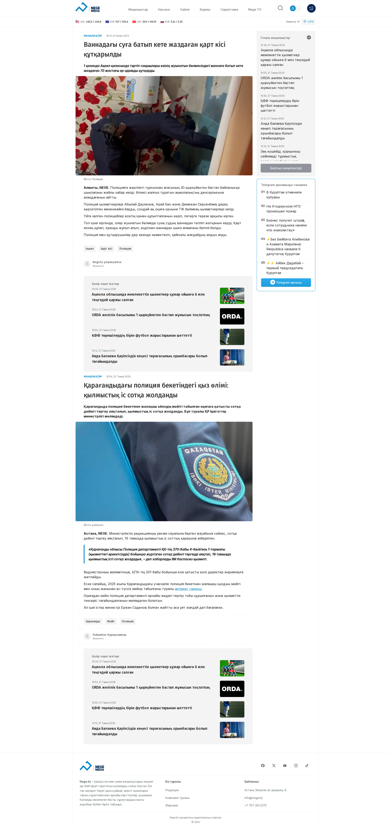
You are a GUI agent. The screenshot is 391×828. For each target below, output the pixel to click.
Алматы (291, 21)
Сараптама (229, 9)
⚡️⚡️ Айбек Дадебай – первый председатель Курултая (284, 268)
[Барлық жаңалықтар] (308, 38)
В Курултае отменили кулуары (284, 194)
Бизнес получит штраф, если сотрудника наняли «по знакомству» (286, 225)
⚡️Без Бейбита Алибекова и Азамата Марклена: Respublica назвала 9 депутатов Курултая (288, 246)
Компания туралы (177, 798)
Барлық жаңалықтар (286, 168)
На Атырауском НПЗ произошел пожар (283, 208)
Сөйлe (185, 9)
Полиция (125, 248)
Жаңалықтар (138, 9)
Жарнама (171, 805)
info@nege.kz (254, 798)
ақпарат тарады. (188, 589)
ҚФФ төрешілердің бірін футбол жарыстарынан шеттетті (280, 106)
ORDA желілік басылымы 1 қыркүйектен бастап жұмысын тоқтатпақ (282, 83)
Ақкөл (90, 248)
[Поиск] (280, 8)
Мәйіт (111, 621)
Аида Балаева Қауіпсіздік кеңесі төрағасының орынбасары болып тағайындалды (281, 130)
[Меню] (311, 8)
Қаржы (205, 9)
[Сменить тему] (295, 8)
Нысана (164, 9)
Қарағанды (93, 621)
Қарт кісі (106, 248)
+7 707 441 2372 (256, 805)
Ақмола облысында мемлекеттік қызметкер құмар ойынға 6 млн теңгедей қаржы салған (285, 57)
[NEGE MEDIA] (87, 7)
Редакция (172, 790)
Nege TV (254, 9)
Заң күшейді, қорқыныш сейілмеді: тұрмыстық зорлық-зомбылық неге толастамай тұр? (280, 158)
